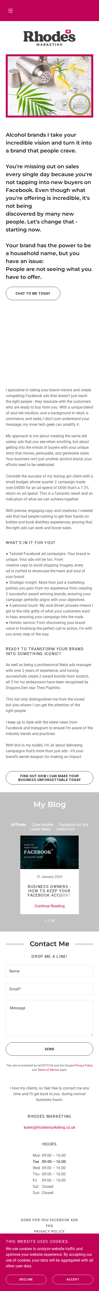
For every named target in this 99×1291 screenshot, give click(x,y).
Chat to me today (33, 293)
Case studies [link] (42, 824)
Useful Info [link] (65, 829)
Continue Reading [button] (50, 906)
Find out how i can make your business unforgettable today (49, 778)
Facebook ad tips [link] (73, 824)
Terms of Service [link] (48, 1070)
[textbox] (49, 971)
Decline (26, 1279)
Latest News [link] (40, 829)
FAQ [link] (49, 1226)
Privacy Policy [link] (83, 1065)
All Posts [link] (18, 824)
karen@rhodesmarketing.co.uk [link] (49, 1127)
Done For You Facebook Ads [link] (49, 1220)
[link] (49, 38)
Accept (73, 1279)
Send (49, 1049)
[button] (10, 10)
